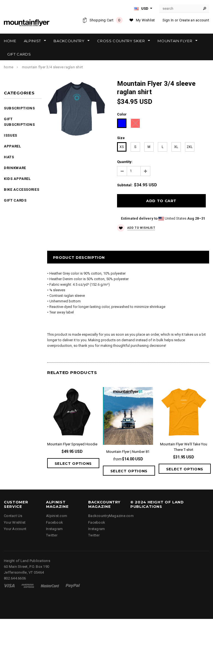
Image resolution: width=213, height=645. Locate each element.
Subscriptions (19, 108)
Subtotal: (125, 185)
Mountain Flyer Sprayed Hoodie (72, 444)
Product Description (79, 257)
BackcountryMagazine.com (111, 516)
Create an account (194, 20)
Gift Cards (15, 200)
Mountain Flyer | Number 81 (127, 452)
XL (176, 147)
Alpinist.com (56, 516)
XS (122, 147)
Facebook (54, 522)
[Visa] (9, 585)
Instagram (54, 529)
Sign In (168, 20)
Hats (9, 157)
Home (8, 67)
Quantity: (125, 162)
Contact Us (13, 516)
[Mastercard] (50, 585)
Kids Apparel (17, 179)
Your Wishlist (15, 522)
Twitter (51, 535)
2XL (189, 147)
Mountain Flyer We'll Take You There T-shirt (183, 447)
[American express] (27, 585)
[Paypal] (72, 585)
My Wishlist (145, 20)
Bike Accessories (21, 189)
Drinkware (15, 168)
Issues (10, 135)
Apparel (12, 146)
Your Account (15, 529)
